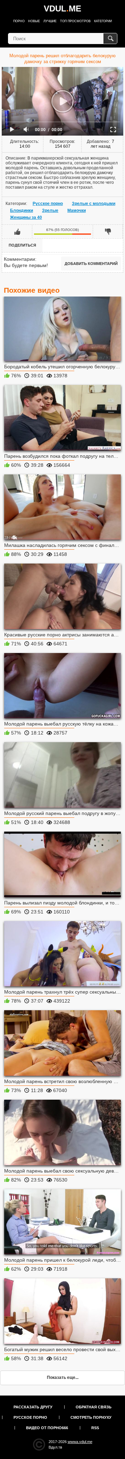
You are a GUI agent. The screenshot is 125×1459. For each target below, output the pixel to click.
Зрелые (50, 210)
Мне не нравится (108, 231)
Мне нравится (17, 231)
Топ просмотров (75, 21)
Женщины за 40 (26, 217)
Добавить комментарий (91, 263)
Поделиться (22, 245)
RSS (95, 1428)
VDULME (62, 8)
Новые (34, 21)
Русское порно (48, 203)
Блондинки (21, 210)
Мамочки (76, 210)
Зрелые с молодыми (93, 203)
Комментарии (19, 259)
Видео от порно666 (47, 1428)
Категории (103, 21)
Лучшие (50, 21)
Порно (19, 21)
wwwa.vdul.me (80, 1442)
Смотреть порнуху (90, 1417)
